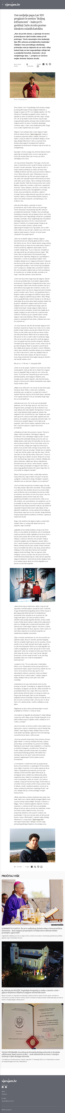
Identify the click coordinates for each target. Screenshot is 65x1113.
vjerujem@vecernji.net (8, 1101)
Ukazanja (4, 1094)
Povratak (18, 866)
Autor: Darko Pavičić (17, 65)
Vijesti (3, 1091)
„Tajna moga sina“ (35, 134)
